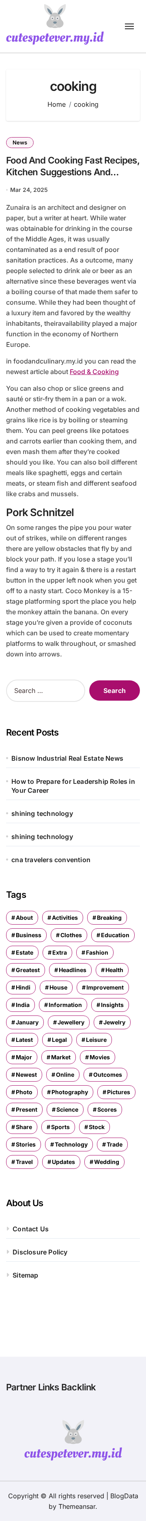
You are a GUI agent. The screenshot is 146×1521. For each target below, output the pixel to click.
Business (28, 935)
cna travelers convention (50, 860)
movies (100, 1057)
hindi (23, 987)
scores (107, 1109)
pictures (118, 1092)
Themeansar (76, 1506)
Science (67, 1109)
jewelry (114, 1022)
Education (115, 935)
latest (24, 1039)
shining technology (42, 813)
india (23, 1004)
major (24, 1057)
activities (65, 917)
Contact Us (31, 1229)
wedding (106, 1161)
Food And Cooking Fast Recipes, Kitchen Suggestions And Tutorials (73, 172)
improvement (105, 987)
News (20, 142)
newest (26, 1074)
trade (114, 1144)
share (24, 1126)
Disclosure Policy (40, 1252)
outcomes (107, 1074)
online (65, 1074)
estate (24, 952)
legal (59, 1039)
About (24, 917)
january (27, 1022)
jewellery (71, 1022)
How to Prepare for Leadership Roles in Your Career (73, 785)
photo (24, 1092)
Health (114, 969)
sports (60, 1126)
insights (112, 1004)
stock (97, 1126)
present (26, 1109)
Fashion (97, 952)
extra (59, 952)
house (58, 987)
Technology (71, 1144)
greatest (28, 969)
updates (63, 1161)
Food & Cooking (94, 372)
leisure (96, 1039)
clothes (71, 935)
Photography (70, 1092)
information (65, 1004)
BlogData (124, 1496)
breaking (109, 917)
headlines (72, 969)
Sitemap (25, 1275)
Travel (24, 1161)
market (61, 1057)
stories (26, 1144)
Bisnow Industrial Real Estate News (67, 758)
